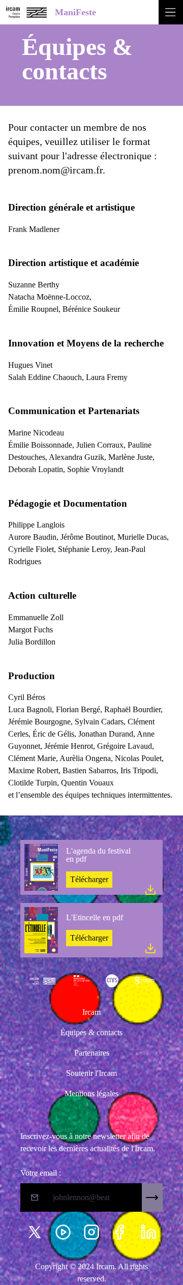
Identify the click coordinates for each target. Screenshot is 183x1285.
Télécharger (89, 879)
